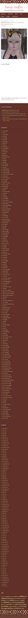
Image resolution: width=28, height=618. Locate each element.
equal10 (4, 193)
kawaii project (5, 253)
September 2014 (6, 530)
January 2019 (5, 440)
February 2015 (5, 522)
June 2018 (5, 452)
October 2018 (5, 445)
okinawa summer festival (7, 293)
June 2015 (5, 515)
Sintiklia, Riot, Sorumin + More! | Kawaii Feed (11, 119)
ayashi (15, 596)
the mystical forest (6, 381)
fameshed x (5, 200)
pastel (14, 604)
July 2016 (4, 492)
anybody (4, 141)
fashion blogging (6, 205)
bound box (5, 165)
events (4, 196)
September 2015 (6, 509)
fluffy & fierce (5, 210)
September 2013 (6, 551)
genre (4, 226)
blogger (4, 155)
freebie (8, 600)
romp (4, 321)
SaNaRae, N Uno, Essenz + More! (12, 112)
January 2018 (5, 461)
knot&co (4, 257)
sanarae (4, 330)
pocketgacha (5, 309)
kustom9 (4, 260)
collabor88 (5, 169)
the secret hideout (6, 388)
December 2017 (6, 463)
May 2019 (4, 433)
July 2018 (4, 451)
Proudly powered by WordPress (7, 614)
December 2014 (6, 525)
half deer (15, 600)
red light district (6, 317)
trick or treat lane (6, 395)
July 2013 (4, 554)
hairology (4, 236)
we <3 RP (4, 411)
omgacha (4, 297)
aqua (3, 145)
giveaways (5, 231)
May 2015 (4, 516)
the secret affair (6, 387)
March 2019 (5, 437)
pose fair (4, 312)
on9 (3, 298)
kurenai (4, 259)
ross (3, 323)
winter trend (5, 414)
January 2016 (5, 503)
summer (18, 606)
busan (4, 167)
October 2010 (5, 582)
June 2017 (5, 473)
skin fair (4, 340)
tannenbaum (5, 350)
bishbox (4, 150)
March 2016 (5, 499)
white (20, 608)
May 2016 (4, 496)
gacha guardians (6, 221)
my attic (4, 285)
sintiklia (9, 606)
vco (13, 608)
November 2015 (6, 506)
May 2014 (4, 537)
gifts (3, 228)
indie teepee (5, 250)
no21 (3, 288)
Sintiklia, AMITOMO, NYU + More (12, 110)
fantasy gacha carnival (7, 202)
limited (4, 264)
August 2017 (5, 470)
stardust (14, 606)
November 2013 (6, 548)
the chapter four (6, 356)
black (18, 596)
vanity (4, 406)
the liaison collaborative (7, 380)
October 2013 (5, 549)
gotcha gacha (5, 233)
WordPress (15, 16)
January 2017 (5, 482)
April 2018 (5, 456)
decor (4, 181)
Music (2, 16)
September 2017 (6, 468)
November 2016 (6, 485)
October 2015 (5, 508)
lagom (10, 602)
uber (3, 401)
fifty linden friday (6, 209)
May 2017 (4, 475)
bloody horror (5, 157)
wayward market (6, 409)
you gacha (5, 418)
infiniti (2, 602)
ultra (3, 402)
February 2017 (5, 480)
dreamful (4, 188)
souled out (5, 343)
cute (25, 596)
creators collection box (7, 174)
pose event (5, 311)
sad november (5, 324)
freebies (4, 215)
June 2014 (5, 535)
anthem (4, 139)
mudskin (9, 604)
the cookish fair (6, 357)
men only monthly (6, 278)
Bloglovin (3, 14)
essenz (3, 600)
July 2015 (4, 513)
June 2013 (5, 556)
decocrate (5, 179)
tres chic (4, 394)
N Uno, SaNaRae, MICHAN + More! (19, 113)
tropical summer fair (7, 397)
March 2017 (5, 478)
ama (5, 596)
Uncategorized (5, 404)
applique (4, 143)
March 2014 (5, 541)
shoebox (4, 333)
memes (4, 276)
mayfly (12, 602)
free (3, 214)
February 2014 (5, 542)
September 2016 (6, 489)
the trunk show (6, 392)
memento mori (6, 274)
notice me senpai (6, 290)
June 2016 (5, 494)
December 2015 (6, 504)
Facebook (10, 14)
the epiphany (5, 369)
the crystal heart (6, 362)
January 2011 (5, 577)
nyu (12, 604)
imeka (22, 600)
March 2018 (5, 458)
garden (4, 224)
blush (4, 160)
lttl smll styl (5, 271)
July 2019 (4, 430)
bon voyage (5, 164)
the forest (4, 373)
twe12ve (4, 399)
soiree (4, 342)
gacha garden (5, 219)
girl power (5, 229)
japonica (4, 252)
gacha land (5, 222)
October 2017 (5, 466)
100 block (4, 131)
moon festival (5, 283)
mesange (16, 602)
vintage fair (5, 407)
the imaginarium (6, 378)
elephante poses (6, 598)
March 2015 (5, 520)
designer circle (6, 183)
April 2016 (4, 497)
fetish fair (4, 207)
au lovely (4, 146)
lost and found (5, 269)
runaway (20, 604)
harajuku (4, 240)
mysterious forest (6, 286)
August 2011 (5, 565)
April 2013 (4, 560)
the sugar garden (6, 608)
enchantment (5, 191)
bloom (4, 158)
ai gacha (4, 138)
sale (3, 326)
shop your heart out (6, 337)
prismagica (5, 316)
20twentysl (5, 134)
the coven (4, 359)
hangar (4, 238)
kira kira (4, 255)
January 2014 (5, 544)
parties (4, 305)
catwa (21, 596)
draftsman (5, 186)
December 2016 (6, 484)
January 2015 (5, 523)
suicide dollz (5, 345)
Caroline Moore (24, 614)
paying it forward (6, 307)
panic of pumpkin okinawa (8, 304)
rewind (4, 319)
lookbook (4, 266)
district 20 (5, 184)
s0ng (24, 604)
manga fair (5, 273)
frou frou (4, 217)
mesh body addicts (6, 281)
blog (3, 153)
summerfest (5, 347)
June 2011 (4, 568)
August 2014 (5, 532)
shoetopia (4, 335)
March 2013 (5, 561)
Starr (4, 112)
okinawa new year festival (8, 292)
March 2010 (5, 586)
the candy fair (5, 354)
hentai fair (5, 241)
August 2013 (5, 553)
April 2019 (5, 435)
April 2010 (5, 584)
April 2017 (4, 477)
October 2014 (5, 528)
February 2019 (5, 439)
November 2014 (6, 527)
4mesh (4, 136)
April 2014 (5, 539)
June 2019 (5, 432)
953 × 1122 (16, 22)
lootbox (4, 267)
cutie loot (4, 176)
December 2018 (6, 442)
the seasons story (6, 385)
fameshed (5, 198)
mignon (2, 604)
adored (2, 596)
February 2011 (5, 575)
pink (16, 604)
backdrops (5, 148)
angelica (8, 596)
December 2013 (6, 546)
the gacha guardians (7, 376)
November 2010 (6, 580)
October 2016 (5, 487)
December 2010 (6, 579)
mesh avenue (5, 279)
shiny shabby (5, 331)
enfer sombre (22, 598)
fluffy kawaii (5, 212)
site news (4, 338)
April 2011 (4, 572)
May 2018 (4, 454)
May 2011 (4, 570)
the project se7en (6, 383)
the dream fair (5, 366)
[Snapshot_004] (14, 58)
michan (21, 602)
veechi (16, 608)
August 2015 (5, 511)
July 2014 (4, 534)
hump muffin (14, 6)
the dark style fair (6, 364)
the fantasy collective (7, 371)
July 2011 (4, 567)
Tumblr (8, 16)
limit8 (4, 262)
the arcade (5, 352)
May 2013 (4, 558)
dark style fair (5, 177)
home (4, 245)
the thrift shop (5, 390)
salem (4, 328)
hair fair (4, 234)
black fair (4, 151)
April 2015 (4, 518)
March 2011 (5, 573)
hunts (4, 247)
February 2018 (5, 459)
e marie (18, 598)
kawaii (6, 602)
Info (21, 14)
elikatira (12, 598)
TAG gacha (5, 349)
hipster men (5, 243)
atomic (11, 596)
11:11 (3, 132)
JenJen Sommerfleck (7, 113)
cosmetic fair (5, 170)
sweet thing (23, 606)
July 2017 (4, 471)
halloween (19, 600)
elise (15, 598)
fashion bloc (5, 203)
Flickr (16, 14)
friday (12, 600)
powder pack (5, 314)
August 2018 (5, 449)
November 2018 (6, 444)
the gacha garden (6, 375)
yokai (23, 608)
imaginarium (5, 248)
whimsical (5, 413)
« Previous (3, 26)
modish (5, 604)
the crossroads (5, 361)
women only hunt (6, 416)
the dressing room (6, 368)
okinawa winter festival (7, 295)
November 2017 (6, 464)
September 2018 (6, 447)
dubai (4, 189)
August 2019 (5, 428)
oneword (4, 302)
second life (4, 606)
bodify (4, 162)
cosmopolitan (5, 172)
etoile (4, 195)
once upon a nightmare (7, 300)
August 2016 (5, 490)
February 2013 (5, 563)
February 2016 (5, 501)
